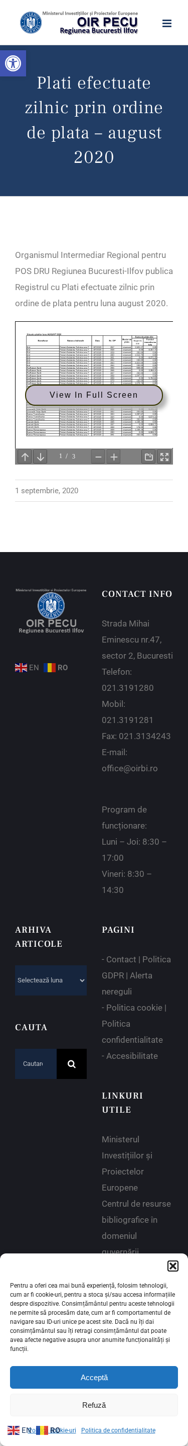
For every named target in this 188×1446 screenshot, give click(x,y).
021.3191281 (128, 720)
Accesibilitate (132, 1056)
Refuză (94, 1405)
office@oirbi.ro (130, 768)
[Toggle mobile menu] (167, 23)
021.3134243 (145, 736)
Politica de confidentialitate (118, 1430)
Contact (121, 959)
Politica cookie (134, 1008)
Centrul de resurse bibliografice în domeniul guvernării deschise (136, 1236)
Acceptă (94, 1377)
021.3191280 (128, 688)
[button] (13, 63)
